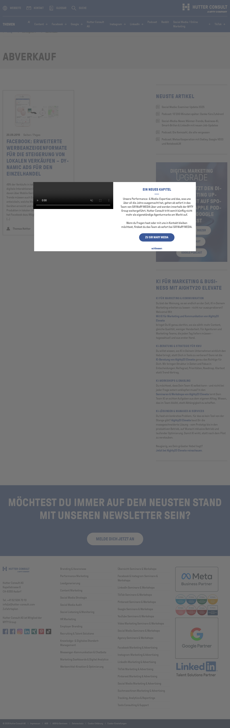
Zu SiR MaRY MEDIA (156, 237)
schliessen (156, 248)
